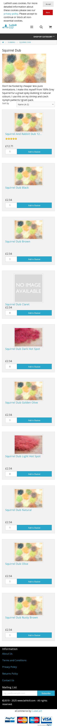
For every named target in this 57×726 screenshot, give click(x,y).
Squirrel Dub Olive (16, 563)
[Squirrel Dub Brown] (28, 229)
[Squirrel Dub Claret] (28, 287)
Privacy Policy (9, 667)
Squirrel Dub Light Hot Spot (23, 456)
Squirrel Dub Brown (17, 241)
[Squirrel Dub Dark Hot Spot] (28, 337)
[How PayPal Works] (28, 720)
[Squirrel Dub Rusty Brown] (28, 605)
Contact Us (8, 680)
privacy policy (11, 13)
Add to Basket (34, 151)
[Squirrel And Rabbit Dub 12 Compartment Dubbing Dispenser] (28, 122)
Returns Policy (10, 673)
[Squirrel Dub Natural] (28, 498)
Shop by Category (43, 36)
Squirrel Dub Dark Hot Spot (22, 349)
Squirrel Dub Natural (18, 510)
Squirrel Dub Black (17, 187)
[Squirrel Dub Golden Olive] (28, 390)
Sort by (5, 103)
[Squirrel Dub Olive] (28, 551)
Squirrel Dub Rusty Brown (21, 617)
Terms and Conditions (14, 660)
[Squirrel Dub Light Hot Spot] (28, 444)
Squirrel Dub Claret (17, 304)
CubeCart (37, 710)
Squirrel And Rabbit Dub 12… (23, 134)
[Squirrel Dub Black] (28, 175)
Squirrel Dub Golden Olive (21, 402)
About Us (7, 653)
